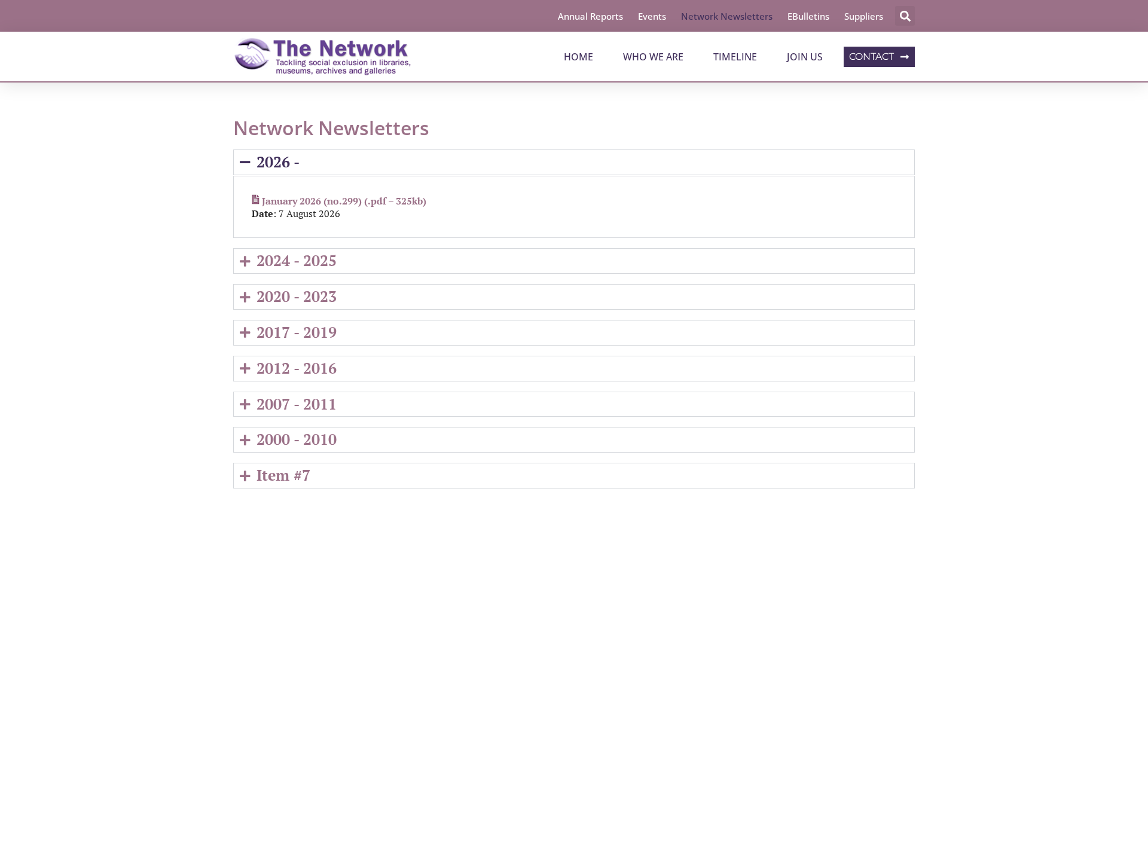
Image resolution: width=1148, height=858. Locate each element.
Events (652, 16)
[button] (905, 16)
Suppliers (863, 16)
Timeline (735, 56)
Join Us (805, 56)
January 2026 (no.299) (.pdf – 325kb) (344, 200)
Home (578, 56)
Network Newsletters (727, 16)
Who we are (653, 56)
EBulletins (808, 16)
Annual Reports (590, 16)
